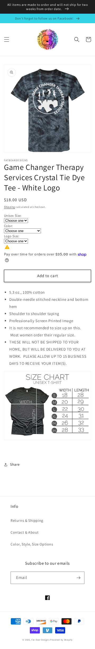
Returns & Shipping (27, 520)
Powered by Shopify (61, 639)
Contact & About (25, 532)
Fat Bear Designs (40, 639)
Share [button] (15, 464)
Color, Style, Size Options (32, 544)
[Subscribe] (78, 578)
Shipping (9, 207)
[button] (6, 39)
